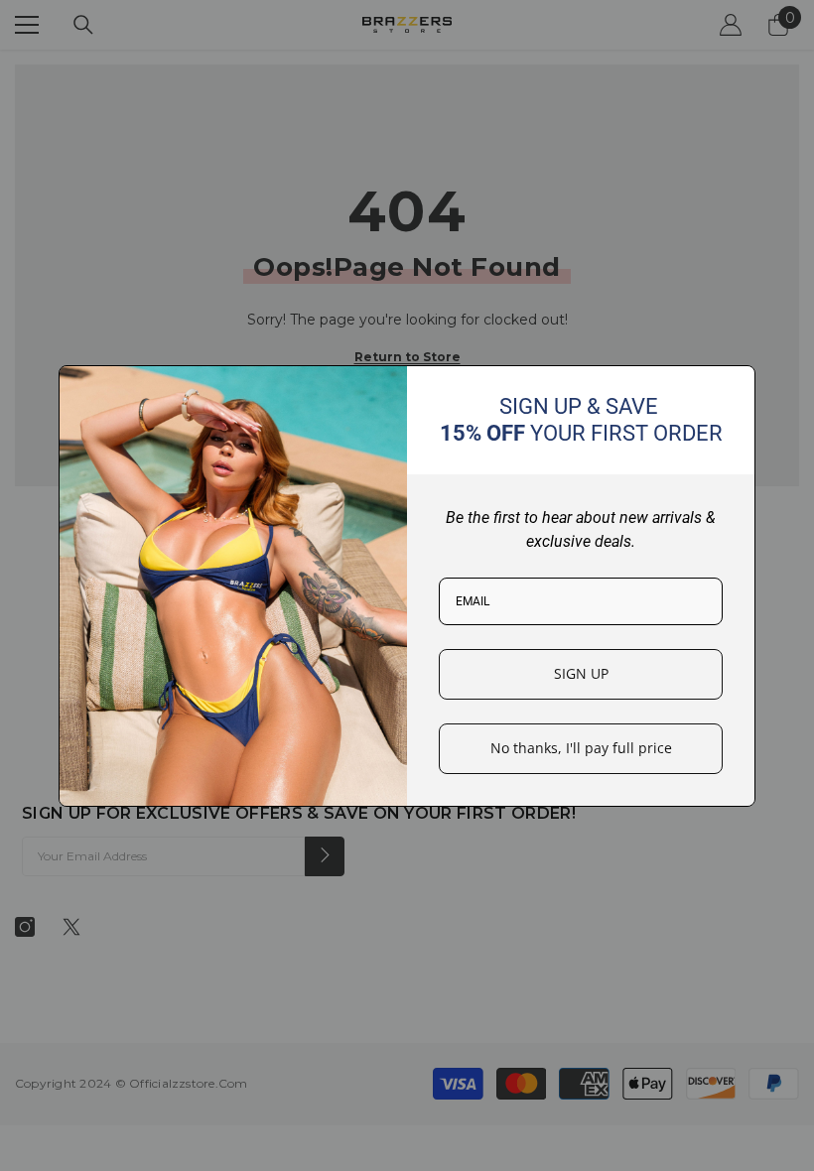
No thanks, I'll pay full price (581, 747)
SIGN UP (581, 673)
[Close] (731, 389)
